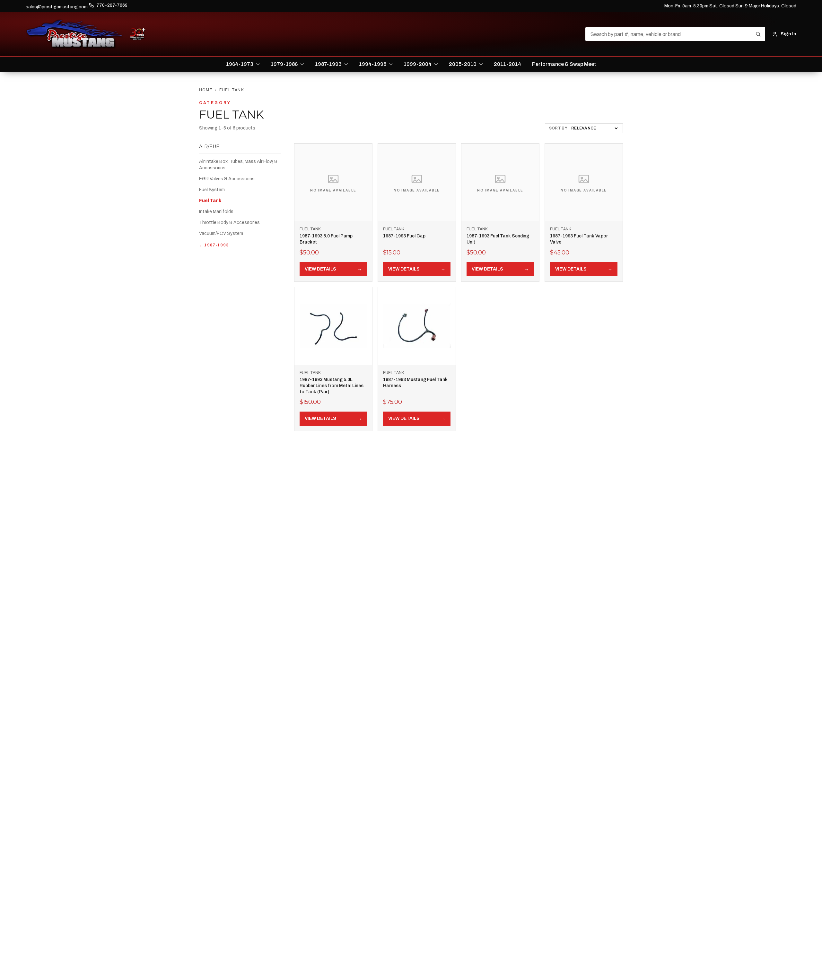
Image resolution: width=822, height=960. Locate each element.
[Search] (758, 34)
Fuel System (212, 189)
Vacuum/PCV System (221, 233)
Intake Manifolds (216, 211)
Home (206, 90)
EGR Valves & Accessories (227, 178)
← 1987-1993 (214, 245)
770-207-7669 (111, 5)
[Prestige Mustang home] (74, 34)
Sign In (788, 33)
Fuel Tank (210, 200)
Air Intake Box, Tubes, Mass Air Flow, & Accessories (238, 164)
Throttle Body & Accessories (229, 222)
